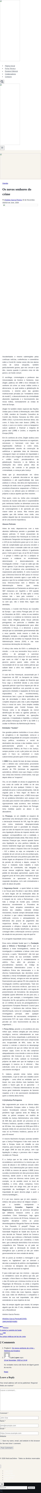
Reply (6, 1372)
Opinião (5, 183)
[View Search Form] (2, 81)
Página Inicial (10, 66)
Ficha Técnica (10, 69)
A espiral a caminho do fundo (10, 1329)
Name (3, 1421)
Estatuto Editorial (11, 71)
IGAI (6, 1322)
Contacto (8, 77)
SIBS (15, 1322)
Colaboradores (10, 74)
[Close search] (2, 1484)
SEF (10, 1322)
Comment (4, 1413)
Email (2, 1429)
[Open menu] (2, 148)
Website (3, 1436)
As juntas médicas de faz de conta (13, 1335)
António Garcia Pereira (13, 200)
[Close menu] (0, 1466)
